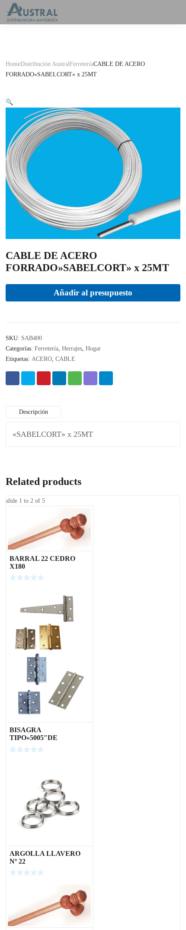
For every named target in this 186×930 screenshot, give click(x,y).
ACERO (42, 359)
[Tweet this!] (28, 378)
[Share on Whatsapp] (75, 378)
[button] (9, 102)
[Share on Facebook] (12, 378)
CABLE (65, 359)
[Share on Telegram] (106, 378)
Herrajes (72, 348)
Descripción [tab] (33, 412)
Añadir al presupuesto (93, 292)
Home (13, 64)
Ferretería (81, 64)
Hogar (93, 348)
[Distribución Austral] (32, 12)
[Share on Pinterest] (44, 378)
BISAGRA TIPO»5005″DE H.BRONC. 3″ (34, 737)
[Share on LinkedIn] (59, 378)
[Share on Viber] (90, 378)
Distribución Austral (45, 64)
